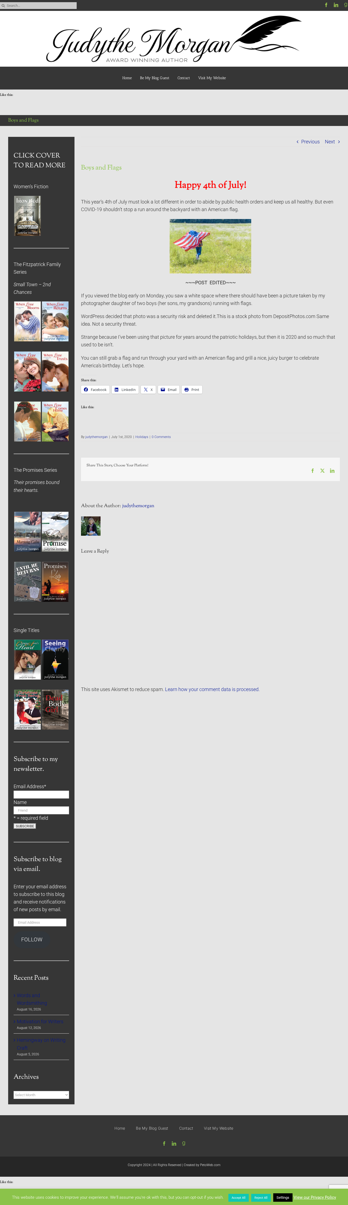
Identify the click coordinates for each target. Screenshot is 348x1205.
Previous (310, 141)
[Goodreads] (346, 5)
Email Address (30, 786)
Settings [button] (282, 1197)
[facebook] (326, 5)
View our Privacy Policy (315, 1197)
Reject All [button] (261, 1198)
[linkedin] (336, 5)
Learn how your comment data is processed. (212, 689)
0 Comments (161, 437)
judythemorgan (96, 437)
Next (330, 141)
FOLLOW (31, 939)
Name (20, 802)
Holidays (141, 437)
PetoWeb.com (210, 1165)
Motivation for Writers (40, 1021)
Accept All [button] (239, 1198)
